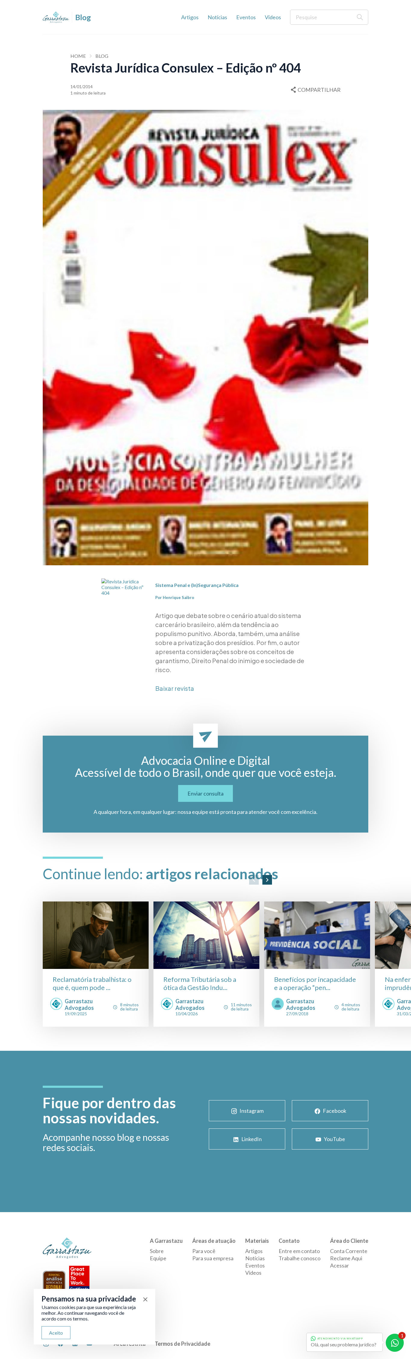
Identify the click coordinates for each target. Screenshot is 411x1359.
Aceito (56, 1333)
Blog (101, 56)
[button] (254, 880)
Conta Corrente (348, 1251)
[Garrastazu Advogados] (56, 17)
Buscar (360, 17)
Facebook (334, 1110)
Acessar (339, 1265)
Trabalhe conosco (299, 1258)
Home (78, 56)
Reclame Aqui (346, 1258)
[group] (96, 964)
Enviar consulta (205, 793)
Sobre (157, 1251)
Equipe (158, 1258)
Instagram (251, 1110)
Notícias (217, 17)
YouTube (334, 1139)
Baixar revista (174, 688)
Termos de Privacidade (182, 1343)
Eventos (246, 17)
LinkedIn (251, 1139)
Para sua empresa (212, 1258)
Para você (203, 1251)
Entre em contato (299, 1251)
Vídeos (273, 17)
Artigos (190, 17)
